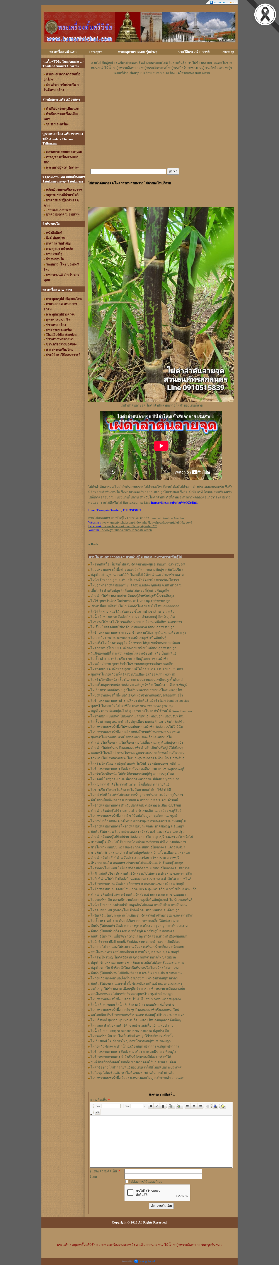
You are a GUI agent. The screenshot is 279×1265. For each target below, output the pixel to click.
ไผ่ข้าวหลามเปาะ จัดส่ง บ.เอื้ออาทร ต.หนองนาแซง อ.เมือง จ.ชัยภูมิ (137, 884)
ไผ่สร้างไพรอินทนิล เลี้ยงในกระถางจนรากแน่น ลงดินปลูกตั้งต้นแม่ (137, 679)
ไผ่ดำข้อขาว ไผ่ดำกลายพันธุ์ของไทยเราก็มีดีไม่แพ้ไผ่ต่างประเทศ (136, 1067)
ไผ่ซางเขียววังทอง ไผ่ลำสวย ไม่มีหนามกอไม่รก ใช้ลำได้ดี (131, 789)
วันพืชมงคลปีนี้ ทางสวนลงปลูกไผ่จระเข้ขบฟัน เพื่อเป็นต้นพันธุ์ (134, 653)
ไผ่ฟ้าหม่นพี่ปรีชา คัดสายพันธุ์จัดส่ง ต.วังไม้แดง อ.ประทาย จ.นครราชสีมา (142, 873)
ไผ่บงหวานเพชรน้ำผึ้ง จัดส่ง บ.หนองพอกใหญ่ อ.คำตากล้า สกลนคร (137, 1078)
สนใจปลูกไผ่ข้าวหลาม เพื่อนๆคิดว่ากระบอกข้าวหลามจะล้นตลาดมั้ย (138, 989)
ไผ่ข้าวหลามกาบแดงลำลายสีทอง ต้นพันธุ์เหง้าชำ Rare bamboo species (140, 700)
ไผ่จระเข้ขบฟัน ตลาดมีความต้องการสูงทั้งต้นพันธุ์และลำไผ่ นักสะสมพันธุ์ (141, 899)
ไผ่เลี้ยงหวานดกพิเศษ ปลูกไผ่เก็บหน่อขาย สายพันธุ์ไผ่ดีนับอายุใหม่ (137, 690)
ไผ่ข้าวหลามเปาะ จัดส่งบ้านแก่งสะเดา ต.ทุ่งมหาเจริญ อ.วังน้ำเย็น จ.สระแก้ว (143, 889)
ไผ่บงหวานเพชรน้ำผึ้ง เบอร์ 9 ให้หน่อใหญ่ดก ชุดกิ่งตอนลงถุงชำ (135, 816)
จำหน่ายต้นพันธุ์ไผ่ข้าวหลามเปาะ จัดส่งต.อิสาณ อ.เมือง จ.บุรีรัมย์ (136, 810)
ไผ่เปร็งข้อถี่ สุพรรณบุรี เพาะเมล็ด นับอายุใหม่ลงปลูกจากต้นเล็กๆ (136, 1020)
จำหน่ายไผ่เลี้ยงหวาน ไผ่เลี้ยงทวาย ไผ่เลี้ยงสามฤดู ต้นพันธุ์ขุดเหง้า (137, 742)
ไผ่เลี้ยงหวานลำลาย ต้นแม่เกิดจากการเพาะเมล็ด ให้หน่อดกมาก (135, 920)
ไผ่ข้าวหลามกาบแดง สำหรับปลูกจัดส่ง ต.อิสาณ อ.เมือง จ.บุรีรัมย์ (136, 805)
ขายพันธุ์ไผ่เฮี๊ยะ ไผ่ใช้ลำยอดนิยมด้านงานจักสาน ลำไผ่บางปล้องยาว (138, 842)
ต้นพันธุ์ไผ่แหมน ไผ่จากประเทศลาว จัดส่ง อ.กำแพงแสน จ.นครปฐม (138, 831)
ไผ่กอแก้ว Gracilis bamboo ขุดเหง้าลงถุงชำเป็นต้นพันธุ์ (128, 637)
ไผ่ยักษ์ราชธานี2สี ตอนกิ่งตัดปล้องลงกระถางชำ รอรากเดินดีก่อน (135, 941)
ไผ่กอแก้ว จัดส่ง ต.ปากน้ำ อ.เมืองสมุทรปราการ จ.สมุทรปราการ (135, 1046)
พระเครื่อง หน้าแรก (63, 51)
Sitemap (228, 51)
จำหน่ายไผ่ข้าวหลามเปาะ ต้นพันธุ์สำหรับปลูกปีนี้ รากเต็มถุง (132, 596)
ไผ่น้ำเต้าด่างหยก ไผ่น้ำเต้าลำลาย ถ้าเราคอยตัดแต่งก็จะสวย (133, 1004)
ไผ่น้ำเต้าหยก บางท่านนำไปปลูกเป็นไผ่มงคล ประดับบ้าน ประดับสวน (139, 905)
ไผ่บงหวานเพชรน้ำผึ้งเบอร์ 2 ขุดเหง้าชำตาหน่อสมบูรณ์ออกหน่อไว (137, 695)
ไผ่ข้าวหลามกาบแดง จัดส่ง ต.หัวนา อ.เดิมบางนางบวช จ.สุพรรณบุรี (138, 768)
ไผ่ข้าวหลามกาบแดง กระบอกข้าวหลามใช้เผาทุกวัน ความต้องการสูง (138, 632)
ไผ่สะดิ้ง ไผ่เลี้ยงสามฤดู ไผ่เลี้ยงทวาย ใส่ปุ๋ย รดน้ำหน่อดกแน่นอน (135, 643)
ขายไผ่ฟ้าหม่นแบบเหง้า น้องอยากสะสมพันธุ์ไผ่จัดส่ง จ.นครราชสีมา (138, 847)
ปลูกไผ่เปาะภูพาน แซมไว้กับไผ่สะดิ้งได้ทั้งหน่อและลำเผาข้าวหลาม (137, 575)
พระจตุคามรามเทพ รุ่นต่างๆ (137, 51)
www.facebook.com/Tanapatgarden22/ (130, 526)
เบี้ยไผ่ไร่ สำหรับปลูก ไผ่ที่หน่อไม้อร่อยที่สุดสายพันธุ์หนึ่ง (130, 590)
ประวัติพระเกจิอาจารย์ (194, 51)
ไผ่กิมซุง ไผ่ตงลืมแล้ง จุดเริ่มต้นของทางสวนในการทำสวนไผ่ (132, 1072)
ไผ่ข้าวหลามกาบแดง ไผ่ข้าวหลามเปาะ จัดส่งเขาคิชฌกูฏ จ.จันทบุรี (137, 826)
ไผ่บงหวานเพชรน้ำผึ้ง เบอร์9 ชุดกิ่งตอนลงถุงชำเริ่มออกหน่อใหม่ (135, 1010)
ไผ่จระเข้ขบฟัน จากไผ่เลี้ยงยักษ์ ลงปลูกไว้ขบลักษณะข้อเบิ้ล (132, 1036)
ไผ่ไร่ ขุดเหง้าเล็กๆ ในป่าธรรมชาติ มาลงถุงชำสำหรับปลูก (130, 601)
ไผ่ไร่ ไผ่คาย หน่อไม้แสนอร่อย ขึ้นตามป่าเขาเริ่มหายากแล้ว (132, 611)
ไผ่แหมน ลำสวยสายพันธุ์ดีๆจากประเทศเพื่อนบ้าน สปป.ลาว (132, 1025)
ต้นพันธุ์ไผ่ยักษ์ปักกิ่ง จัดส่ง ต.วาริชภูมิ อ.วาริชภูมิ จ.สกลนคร (132, 931)
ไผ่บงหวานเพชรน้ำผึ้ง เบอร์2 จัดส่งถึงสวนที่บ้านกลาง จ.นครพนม (135, 732)
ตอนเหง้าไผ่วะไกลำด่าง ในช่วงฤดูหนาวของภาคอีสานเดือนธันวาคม (138, 753)
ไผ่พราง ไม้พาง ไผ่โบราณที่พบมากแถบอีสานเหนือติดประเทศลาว (136, 622)
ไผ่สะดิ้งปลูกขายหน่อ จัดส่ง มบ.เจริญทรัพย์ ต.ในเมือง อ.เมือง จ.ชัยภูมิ (139, 685)
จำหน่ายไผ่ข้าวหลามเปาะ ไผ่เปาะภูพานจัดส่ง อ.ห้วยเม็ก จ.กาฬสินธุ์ (137, 758)
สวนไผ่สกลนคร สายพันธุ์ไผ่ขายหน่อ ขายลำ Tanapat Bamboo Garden (136, 518)
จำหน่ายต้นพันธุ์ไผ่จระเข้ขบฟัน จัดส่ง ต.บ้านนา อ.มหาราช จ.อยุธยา (138, 894)
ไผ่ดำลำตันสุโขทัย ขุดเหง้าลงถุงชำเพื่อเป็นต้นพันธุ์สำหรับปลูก (133, 648)
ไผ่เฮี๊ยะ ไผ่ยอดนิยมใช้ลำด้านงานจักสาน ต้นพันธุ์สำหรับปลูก (132, 627)
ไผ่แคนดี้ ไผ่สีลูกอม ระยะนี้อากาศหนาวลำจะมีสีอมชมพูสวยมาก (135, 779)
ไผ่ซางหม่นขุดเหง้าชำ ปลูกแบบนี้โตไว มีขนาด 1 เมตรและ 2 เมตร (137, 669)
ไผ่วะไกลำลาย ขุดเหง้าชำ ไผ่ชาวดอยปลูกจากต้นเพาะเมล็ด (132, 664)
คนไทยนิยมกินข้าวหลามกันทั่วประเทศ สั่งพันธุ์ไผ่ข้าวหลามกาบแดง (137, 1015)
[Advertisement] (161, 89)
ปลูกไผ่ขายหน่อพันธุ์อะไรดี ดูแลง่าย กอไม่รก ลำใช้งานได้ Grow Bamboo (141, 711)
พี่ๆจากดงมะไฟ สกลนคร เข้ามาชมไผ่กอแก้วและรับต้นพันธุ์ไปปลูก (137, 863)
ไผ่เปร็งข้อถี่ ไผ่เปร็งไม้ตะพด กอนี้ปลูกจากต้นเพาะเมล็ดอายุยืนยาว (137, 795)
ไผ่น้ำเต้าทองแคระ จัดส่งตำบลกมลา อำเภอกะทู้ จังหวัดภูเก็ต (133, 617)
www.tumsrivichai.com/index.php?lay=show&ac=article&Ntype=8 (147, 522)
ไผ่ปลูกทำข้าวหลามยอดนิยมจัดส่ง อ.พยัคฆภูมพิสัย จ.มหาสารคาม (136, 585)
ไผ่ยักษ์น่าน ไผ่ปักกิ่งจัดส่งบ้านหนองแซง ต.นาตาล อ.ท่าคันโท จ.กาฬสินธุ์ (141, 879)
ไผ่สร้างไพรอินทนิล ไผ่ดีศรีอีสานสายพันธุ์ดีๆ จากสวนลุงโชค (132, 774)
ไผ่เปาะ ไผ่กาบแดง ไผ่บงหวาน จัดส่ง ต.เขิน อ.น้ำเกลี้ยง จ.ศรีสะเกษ (137, 947)
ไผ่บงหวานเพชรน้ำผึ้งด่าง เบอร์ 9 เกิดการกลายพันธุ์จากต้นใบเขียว (137, 569)
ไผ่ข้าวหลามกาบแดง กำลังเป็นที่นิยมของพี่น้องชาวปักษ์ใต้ (131, 1057)
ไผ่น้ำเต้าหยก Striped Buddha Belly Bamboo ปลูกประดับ (130, 1030)
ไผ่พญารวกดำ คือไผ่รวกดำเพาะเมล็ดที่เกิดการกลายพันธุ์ (130, 784)
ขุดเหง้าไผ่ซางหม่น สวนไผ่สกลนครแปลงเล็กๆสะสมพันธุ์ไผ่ (131, 737)
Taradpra (95, 51)
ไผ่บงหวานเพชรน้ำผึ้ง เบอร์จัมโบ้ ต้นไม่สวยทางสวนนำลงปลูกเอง (136, 999)
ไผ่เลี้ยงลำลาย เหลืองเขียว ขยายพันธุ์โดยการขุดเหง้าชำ (129, 658)
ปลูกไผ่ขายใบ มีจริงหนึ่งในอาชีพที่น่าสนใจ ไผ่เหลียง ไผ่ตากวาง (135, 968)
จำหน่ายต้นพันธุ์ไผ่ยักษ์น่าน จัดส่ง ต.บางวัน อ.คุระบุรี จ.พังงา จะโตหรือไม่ (142, 837)
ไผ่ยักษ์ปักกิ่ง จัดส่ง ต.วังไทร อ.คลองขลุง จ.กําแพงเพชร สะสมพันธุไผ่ (138, 821)
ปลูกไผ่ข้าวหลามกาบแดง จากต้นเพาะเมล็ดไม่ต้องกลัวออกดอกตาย (137, 962)
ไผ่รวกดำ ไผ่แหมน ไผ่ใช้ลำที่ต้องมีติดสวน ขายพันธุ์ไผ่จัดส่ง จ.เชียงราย (140, 868)
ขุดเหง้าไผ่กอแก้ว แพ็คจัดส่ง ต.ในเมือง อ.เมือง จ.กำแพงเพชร (133, 674)
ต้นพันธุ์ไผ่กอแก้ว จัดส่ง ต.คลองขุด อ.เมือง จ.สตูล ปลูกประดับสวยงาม (139, 926)
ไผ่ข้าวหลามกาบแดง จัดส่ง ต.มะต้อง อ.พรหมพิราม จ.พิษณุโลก (135, 1051)
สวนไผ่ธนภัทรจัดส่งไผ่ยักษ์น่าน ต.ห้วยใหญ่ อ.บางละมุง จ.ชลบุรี (135, 952)
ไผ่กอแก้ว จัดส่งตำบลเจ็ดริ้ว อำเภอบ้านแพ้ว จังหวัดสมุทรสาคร (134, 978)
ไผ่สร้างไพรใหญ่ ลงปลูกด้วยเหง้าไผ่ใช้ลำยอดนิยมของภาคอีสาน (135, 763)
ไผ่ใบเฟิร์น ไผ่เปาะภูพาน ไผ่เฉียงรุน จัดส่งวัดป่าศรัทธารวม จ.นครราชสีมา (142, 915)
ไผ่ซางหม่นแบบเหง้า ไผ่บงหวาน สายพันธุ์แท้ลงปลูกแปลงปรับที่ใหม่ (137, 716)
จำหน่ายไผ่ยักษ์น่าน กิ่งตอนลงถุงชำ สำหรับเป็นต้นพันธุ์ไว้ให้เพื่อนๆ (137, 748)
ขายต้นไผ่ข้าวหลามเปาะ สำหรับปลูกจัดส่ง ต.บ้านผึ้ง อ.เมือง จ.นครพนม (140, 852)
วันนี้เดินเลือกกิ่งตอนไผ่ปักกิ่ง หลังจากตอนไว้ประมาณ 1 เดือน (133, 1062)
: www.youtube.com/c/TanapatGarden (120, 530)
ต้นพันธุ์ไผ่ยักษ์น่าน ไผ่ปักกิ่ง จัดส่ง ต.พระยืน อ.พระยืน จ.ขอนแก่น (136, 973)
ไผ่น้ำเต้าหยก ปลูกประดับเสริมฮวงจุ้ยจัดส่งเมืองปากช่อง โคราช (135, 580)
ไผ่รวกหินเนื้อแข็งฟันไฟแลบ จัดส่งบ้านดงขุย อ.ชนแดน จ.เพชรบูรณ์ (138, 564)
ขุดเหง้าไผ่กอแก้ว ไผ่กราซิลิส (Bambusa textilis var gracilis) (132, 706)
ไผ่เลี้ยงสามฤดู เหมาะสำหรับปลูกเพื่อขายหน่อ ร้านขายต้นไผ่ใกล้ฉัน (137, 721)
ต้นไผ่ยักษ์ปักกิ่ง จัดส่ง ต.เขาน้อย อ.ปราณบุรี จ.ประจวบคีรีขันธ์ (134, 800)
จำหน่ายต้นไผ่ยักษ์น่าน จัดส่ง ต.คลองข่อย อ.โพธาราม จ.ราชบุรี (135, 858)
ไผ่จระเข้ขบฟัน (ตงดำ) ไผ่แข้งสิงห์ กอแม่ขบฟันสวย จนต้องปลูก (135, 910)
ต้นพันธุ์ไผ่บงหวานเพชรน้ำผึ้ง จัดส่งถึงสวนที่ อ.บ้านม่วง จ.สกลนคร (136, 983)
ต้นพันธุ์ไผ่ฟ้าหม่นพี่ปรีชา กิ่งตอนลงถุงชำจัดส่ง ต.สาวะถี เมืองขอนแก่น (139, 936)
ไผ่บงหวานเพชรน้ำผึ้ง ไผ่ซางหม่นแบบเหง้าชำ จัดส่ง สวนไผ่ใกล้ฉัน (137, 727)
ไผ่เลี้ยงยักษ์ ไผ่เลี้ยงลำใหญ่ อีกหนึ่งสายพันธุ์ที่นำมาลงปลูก (131, 1041)
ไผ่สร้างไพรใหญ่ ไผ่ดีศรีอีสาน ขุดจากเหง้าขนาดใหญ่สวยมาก (133, 957)
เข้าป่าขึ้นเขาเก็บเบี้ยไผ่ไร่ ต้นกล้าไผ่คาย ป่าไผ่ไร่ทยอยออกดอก (135, 606)
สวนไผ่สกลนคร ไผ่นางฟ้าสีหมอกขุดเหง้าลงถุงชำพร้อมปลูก (132, 994)
